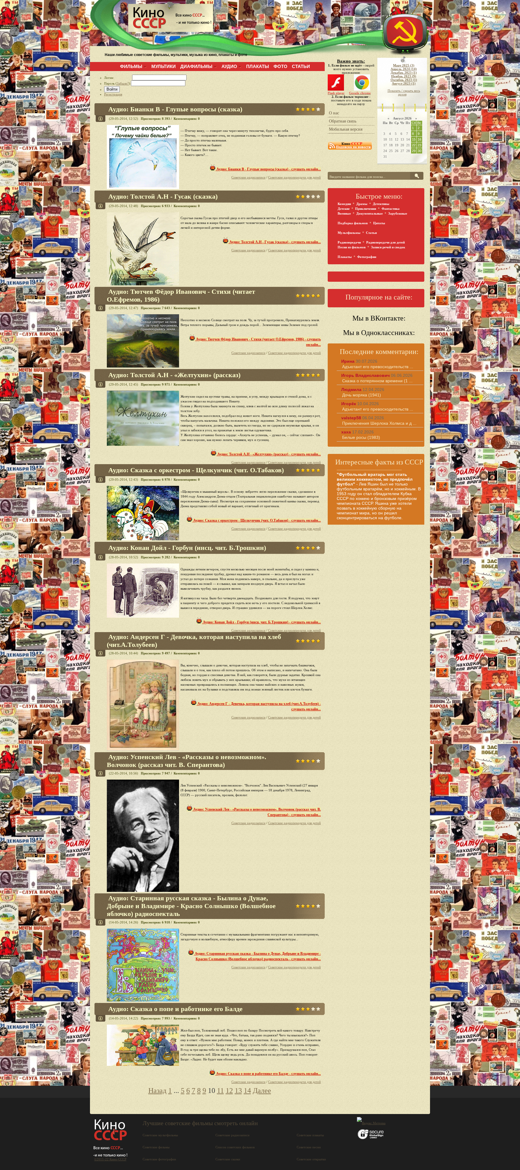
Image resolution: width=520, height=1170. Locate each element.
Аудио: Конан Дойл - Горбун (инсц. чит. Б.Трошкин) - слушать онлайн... (261, 622)
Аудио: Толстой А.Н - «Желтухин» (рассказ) (174, 375)
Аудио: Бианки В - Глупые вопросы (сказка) (175, 109)
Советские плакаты (310, 1135)
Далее (262, 1090)
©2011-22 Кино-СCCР (110, 1159)
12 (229, 1090)
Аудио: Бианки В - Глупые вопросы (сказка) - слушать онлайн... (268, 169)
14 (247, 1090)
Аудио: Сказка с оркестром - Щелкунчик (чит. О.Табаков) (196, 470)
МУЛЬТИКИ (163, 66)
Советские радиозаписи (248, 177)
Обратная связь (342, 121)
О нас (334, 113)
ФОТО (280, 66)
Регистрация (113, 94)
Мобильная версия (345, 129)
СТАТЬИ (301, 66)
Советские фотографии (159, 1159)
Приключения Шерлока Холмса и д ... (379, 423)
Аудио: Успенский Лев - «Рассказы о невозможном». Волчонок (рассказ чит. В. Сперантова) (186, 760)
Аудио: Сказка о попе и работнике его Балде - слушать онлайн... (268, 1074)
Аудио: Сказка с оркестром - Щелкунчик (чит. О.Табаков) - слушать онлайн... (256, 520)
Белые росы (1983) (361, 437)
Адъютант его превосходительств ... (377, 366)
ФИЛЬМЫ (131, 66)
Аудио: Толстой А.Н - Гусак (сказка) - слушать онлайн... (274, 242)
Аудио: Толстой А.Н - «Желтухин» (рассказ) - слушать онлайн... (268, 454)
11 (220, 1090)
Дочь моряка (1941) (361, 395)
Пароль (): (117, 83)
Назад (157, 1090)
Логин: (118, 77)
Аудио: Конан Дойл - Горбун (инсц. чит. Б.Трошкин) (187, 547)
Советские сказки (227, 1159)
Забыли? (123, 83)
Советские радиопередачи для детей (294, 177)
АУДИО (229, 66)
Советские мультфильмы (160, 1135)
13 (238, 1090)
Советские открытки (311, 1159)
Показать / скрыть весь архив (404, 92)
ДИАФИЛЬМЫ (196, 66)
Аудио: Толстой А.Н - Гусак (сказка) (163, 196)
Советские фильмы (156, 1147)
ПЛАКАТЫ (257, 66)
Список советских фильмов (235, 1147)
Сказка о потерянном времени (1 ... (377, 380)
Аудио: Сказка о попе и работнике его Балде (175, 1009)
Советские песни (309, 1147)
